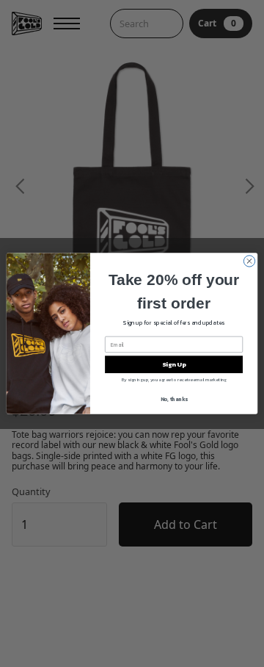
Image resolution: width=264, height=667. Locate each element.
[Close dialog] (248, 261)
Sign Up (174, 364)
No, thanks (174, 399)
